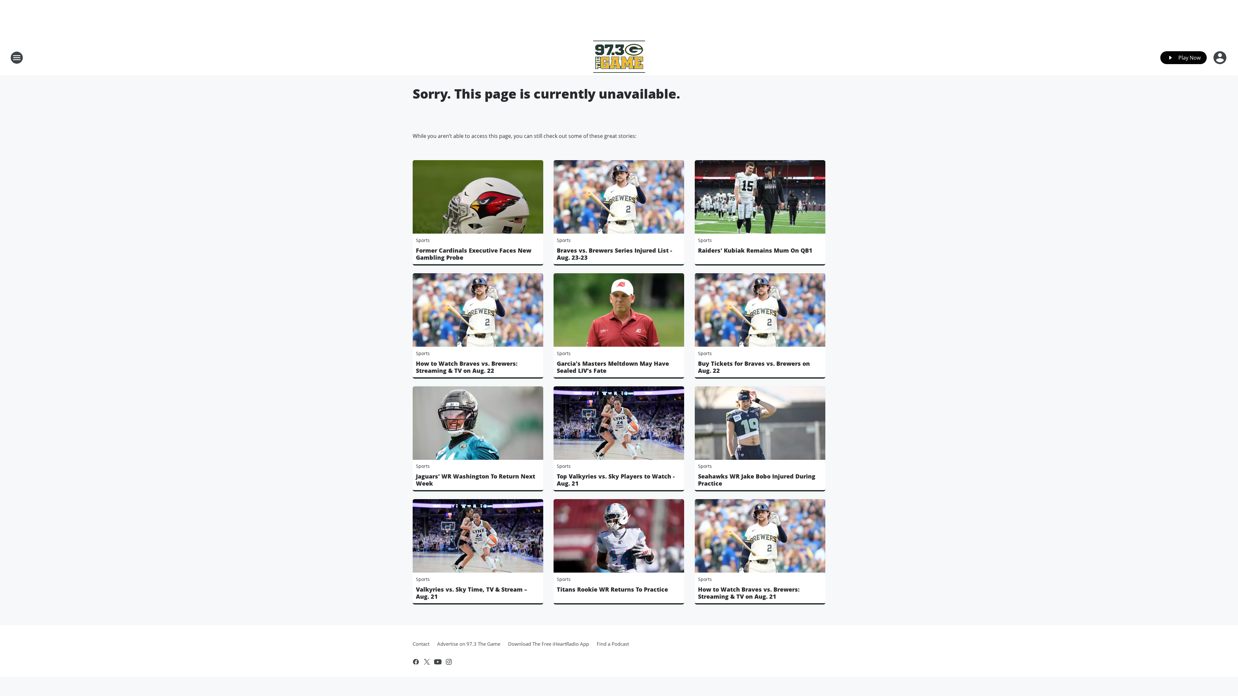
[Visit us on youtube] (438, 662)
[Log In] (1220, 57)
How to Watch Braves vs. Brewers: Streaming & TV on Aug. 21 (749, 593)
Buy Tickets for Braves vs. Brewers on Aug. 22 (754, 367)
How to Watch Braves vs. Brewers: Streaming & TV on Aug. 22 (466, 367)
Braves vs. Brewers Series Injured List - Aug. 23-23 (614, 254)
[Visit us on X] (427, 662)
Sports (423, 240)
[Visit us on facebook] (416, 662)
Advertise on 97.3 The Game (468, 644)
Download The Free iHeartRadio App (548, 644)
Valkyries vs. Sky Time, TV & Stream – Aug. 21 (471, 593)
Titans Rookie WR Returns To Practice (612, 589)
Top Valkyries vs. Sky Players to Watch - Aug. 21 (616, 480)
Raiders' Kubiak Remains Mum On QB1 (755, 250)
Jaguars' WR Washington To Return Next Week (475, 480)
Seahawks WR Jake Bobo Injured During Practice (756, 480)
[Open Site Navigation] (16, 57)
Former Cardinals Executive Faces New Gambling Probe (473, 254)
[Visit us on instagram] (449, 662)
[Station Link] (619, 57)
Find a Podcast (613, 644)
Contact (421, 644)
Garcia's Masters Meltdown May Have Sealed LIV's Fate (613, 367)
